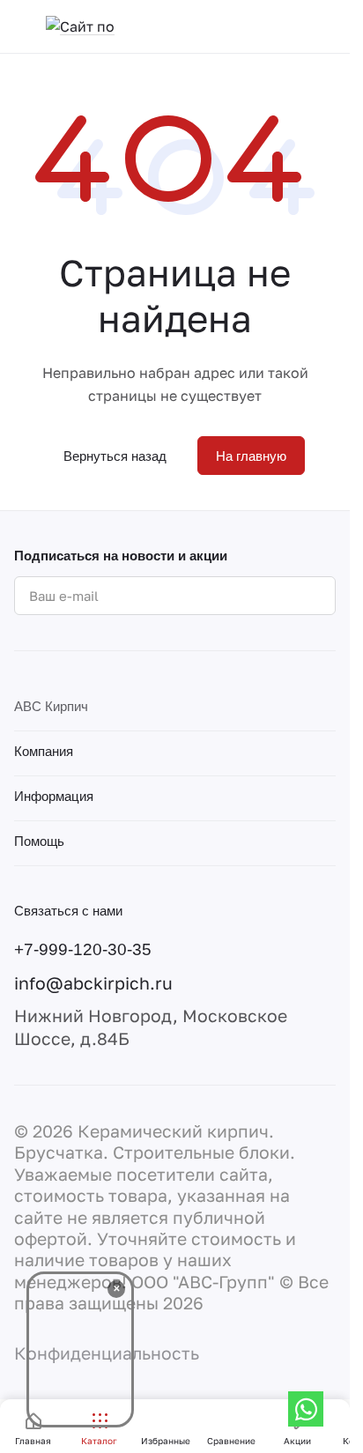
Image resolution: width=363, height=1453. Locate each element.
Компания (43, 751)
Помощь (39, 841)
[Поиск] (327, 26)
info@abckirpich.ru (93, 983)
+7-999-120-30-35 (83, 949)
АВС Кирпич (51, 706)
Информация (53, 796)
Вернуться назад (115, 456)
